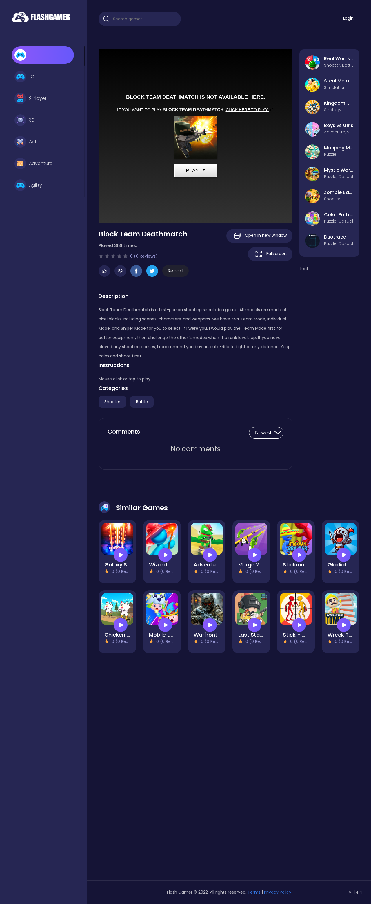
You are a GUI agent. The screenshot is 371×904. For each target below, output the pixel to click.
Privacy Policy (277, 892)
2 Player (37, 98)
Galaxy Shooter (124, 564)
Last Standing (256, 634)
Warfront (205, 634)
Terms (254, 892)
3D (32, 120)
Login (348, 18)
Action (36, 141)
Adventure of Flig (216, 564)
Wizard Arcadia (169, 564)
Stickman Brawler (305, 564)
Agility (35, 185)
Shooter (112, 402)
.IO (31, 76)
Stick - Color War (305, 634)
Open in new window (265, 235)
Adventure (40, 163)
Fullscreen (276, 253)
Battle (142, 402)
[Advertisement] (140, 779)
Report (175, 270)
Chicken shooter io (128, 634)
